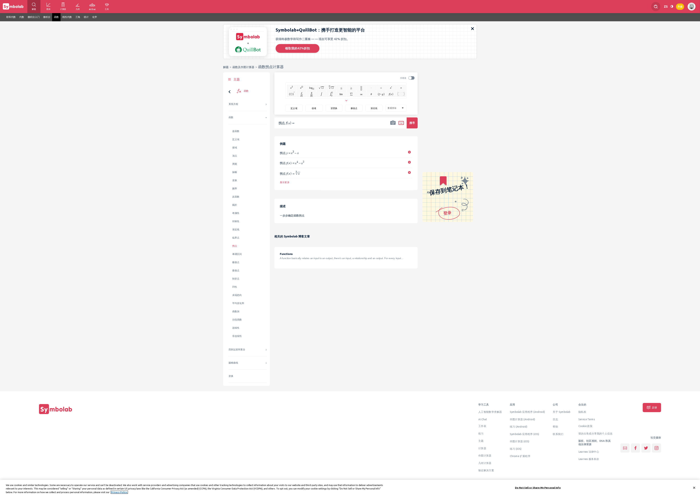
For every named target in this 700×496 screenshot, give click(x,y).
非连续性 (237, 336)
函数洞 (235, 311)
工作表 (482, 426)
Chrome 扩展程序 (520, 456)
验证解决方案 (486, 470)
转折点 (235, 278)
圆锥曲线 (233, 362)
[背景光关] (671, 6)
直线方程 (233, 104)
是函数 (235, 131)
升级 (680, 6)
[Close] (694, 488)
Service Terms (586, 419)
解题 (226, 67)
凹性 (234, 287)
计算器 (482, 448)
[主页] (55, 414)
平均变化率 (238, 303)
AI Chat (482, 419)
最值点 (235, 270)
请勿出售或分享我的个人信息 (595, 433)
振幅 (234, 172)
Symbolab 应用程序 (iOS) (524, 433)
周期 (234, 164)
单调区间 (237, 254)
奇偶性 (235, 213)
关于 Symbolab (561, 411)
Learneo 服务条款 (588, 459)
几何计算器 (484, 462)
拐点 (234, 246)
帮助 (555, 426)
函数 (231, 117)
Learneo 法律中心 (588, 451)
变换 (234, 180)
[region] (350, 488)
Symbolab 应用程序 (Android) (527, 411)
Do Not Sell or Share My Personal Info (538, 487)
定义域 (235, 139)
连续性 (235, 327)
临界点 (235, 237)
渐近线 (235, 229)
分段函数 (237, 319)
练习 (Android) (518, 426)
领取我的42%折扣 (297, 48)
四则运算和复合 (237, 349)
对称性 (235, 221)
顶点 (234, 155)
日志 (555, 419)
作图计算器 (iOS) (519, 441)
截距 (234, 205)
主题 (481, 440)
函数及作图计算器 (243, 67)
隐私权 (582, 411)
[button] (393, 125)
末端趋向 (237, 295)
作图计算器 (484, 455)
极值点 (235, 262)
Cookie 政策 (585, 426)
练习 (481, 433)
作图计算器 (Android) (522, 419)
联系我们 (558, 433)
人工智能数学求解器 (490, 411)
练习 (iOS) (516, 448)
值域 (234, 147)
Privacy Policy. (119, 492)
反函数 (235, 196)
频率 (234, 188)
